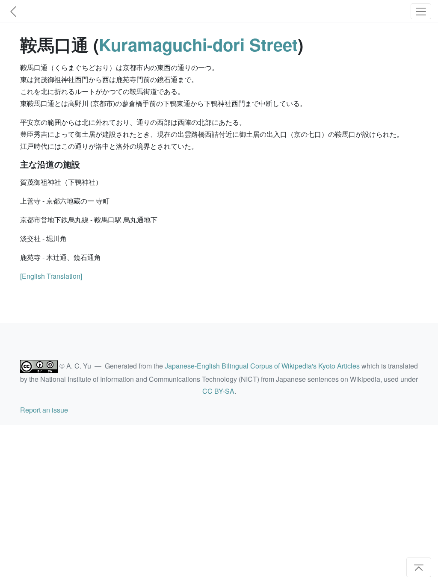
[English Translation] (51, 276)
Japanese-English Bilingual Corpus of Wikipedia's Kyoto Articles (262, 366)
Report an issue (44, 410)
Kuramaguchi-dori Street (198, 44)
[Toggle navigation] (421, 11)
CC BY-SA (218, 391)
